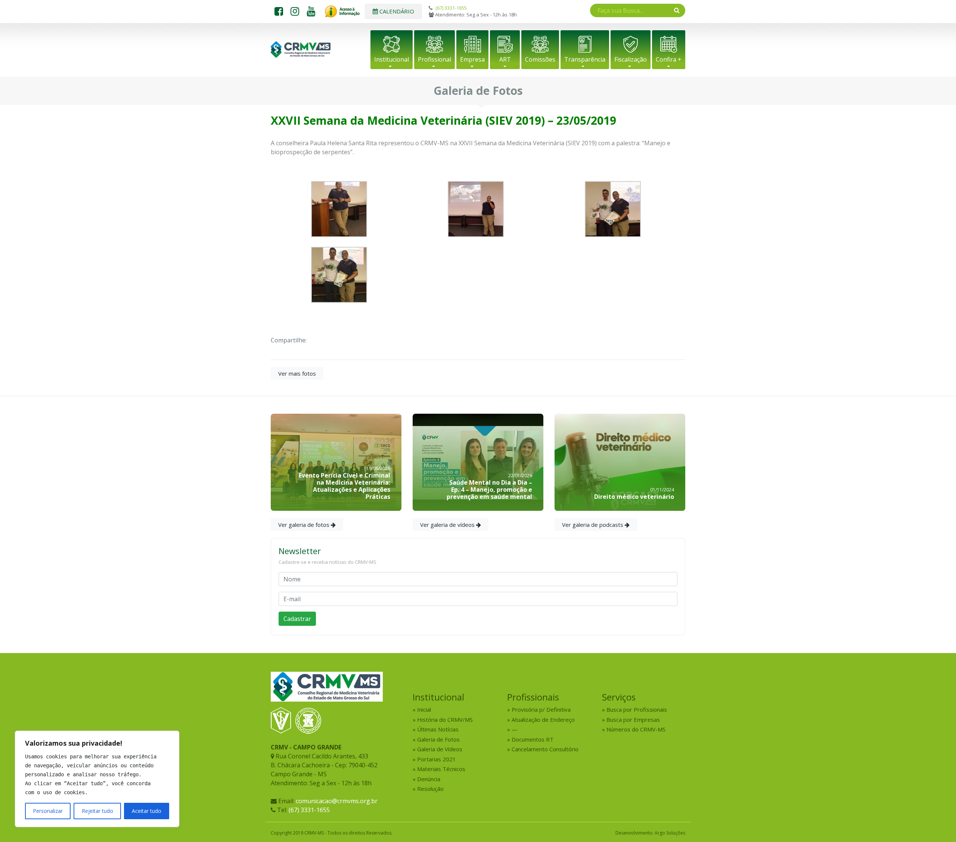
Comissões (540, 59)
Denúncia (428, 779)
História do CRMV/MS (445, 719)
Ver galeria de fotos (304, 524)
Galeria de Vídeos (439, 749)
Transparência (584, 59)
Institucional (391, 59)
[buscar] (676, 10)
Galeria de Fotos (438, 739)
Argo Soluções (670, 833)
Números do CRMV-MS (635, 729)
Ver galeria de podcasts (593, 524)
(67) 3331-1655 (451, 7)
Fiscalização (630, 59)
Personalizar (48, 810)
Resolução (430, 788)
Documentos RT (532, 739)
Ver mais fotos (297, 373)
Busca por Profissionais (636, 709)
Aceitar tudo (146, 810)
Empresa (472, 59)
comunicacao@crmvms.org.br (337, 801)
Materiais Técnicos (441, 769)
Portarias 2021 (436, 759)
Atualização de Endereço (543, 719)
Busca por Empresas (633, 719)
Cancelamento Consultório (545, 749)
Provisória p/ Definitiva (541, 709)
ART (505, 59)
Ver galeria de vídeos (448, 524)
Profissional (434, 59)
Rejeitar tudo (97, 810)
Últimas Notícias (438, 729)
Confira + (669, 59)
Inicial (424, 709)
